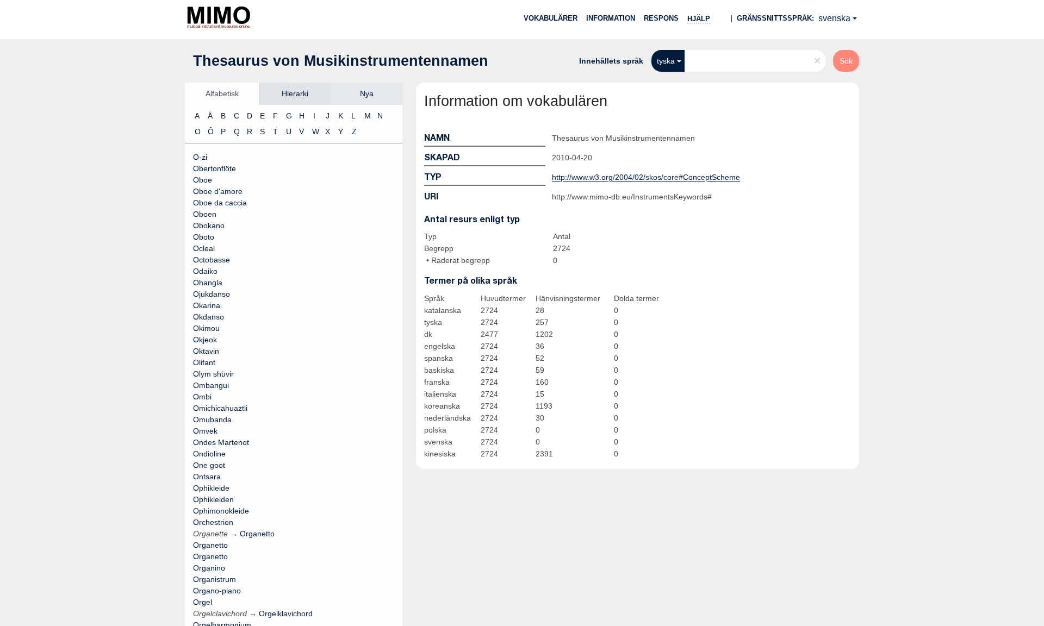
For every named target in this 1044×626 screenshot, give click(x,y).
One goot (209, 465)
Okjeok (205, 339)
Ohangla (207, 282)
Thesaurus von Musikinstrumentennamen (340, 61)
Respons (661, 18)
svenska (834, 18)
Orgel (202, 602)
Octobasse (211, 259)
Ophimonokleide (221, 510)
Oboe (202, 180)
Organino (209, 568)
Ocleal (204, 248)
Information (610, 18)
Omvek (205, 431)
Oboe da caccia (220, 202)
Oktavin (206, 351)
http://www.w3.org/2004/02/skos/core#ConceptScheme (646, 177)
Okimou (206, 328)
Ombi (202, 396)
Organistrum (214, 579)
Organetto (210, 545)
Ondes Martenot (221, 442)
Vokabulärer (550, 18)
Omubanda (212, 419)
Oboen (204, 214)
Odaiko (205, 271)
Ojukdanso (211, 294)
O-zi (200, 157)
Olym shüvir (213, 374)
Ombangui (211, 385)
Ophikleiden (213, 499)
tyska (666, 61)
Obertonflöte (214, 168)
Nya (367, 93)
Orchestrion (213, 522)
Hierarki (295, 93)
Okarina (206, 305)
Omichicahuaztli (220, 408)
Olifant (204, 362)
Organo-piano (217, 590)
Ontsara (207, 476)
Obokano (209, 225)
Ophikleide (211, 488)
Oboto (203, 237)
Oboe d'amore (218, 191)
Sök (846, 61)
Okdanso (208, 316)
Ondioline (209, 453)
